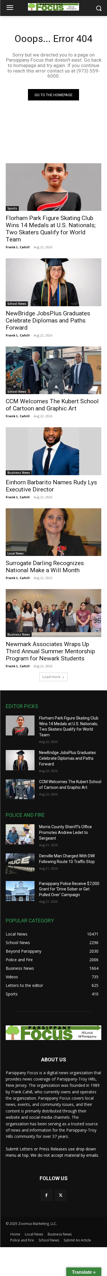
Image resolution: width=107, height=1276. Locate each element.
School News (16, 304)
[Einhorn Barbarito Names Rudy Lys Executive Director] (53, 451)
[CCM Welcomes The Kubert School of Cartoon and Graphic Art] (53, 370)
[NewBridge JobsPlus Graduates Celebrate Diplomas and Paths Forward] (53, 282)
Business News (18, 473)
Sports (12, 208)
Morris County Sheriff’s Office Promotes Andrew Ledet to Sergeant (65, 832)
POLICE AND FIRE (25, 815)
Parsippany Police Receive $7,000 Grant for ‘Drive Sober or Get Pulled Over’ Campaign (69, 889)
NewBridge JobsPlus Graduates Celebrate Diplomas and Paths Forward (48, 320)
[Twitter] (60, 1195)
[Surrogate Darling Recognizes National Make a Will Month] (53, 532)
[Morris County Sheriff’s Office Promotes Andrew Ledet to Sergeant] (20, 834)
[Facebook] (46, 1195)
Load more (51, 676)
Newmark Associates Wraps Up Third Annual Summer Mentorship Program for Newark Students (50, 651)
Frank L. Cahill (18, 247)
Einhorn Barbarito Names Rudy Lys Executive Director (51, 486)
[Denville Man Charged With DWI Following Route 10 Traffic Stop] (20, 863)
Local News (15, 553)
